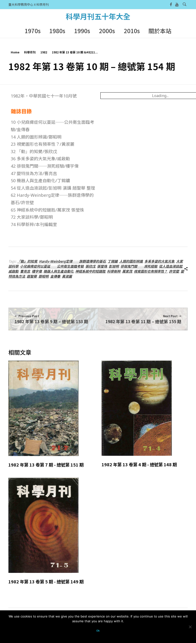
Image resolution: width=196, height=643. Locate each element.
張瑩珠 (102, 266)
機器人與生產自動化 (59, 271)
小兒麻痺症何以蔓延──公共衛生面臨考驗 (52, 266)
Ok (98, 630)
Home (15, 52)
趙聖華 (32, 276)
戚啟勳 (13, 271)
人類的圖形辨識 (131, 261)
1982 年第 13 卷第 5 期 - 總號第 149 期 (46, 581)
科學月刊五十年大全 (98, 16)
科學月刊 (30, 52)
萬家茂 (127, 271)
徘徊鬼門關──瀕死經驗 (138, 266)
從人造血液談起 (170, 266)
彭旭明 (114, 266)
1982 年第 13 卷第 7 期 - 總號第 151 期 (46, 465)
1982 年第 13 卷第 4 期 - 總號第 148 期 (139, 464)
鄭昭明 (43, 276)
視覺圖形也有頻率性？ (150, 271)
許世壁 (174, 271)
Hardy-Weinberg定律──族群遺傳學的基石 (72, 261)
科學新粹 (113, 271)
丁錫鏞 (113, 261)
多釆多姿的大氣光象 (159, 261)
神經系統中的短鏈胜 (90, 271)
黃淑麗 (67, 276)
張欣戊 (90, 266)
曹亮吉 (25, 271)
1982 (43, 52)
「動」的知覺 (27, 261)
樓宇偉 (37, 271)
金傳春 (55, 276)
